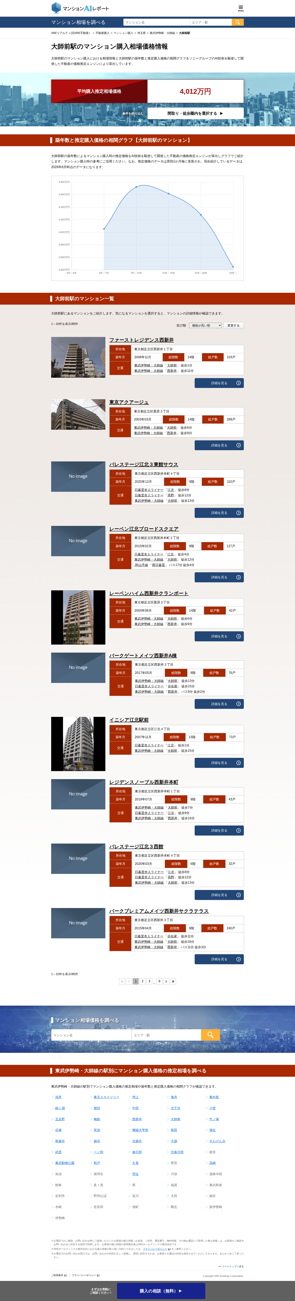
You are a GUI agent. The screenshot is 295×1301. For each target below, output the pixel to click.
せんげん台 (217, 1141)
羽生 (135, 1174)
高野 (171, 495)
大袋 (174, 1141)
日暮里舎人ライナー (149, 490)
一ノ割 (98, 1152)
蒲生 (212, 1130)
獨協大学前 (140, 1130)
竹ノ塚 (214, 1119)
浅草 (58, 1097)
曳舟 (174, 1097)
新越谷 (60, 1141)
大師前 (172, 365)
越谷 (97, 1141)
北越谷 (137, 1141)
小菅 (212, 1108)
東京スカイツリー (106, 1097)
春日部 (137, 1152)
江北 (171, 490)
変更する (234, 325)
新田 (174, 1130)
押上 (135, 1097)
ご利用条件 (57, 1275)
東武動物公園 (64, 1163)
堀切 (97, 1108)
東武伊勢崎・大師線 (148, 365)
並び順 (181, 325)
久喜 (135, 1163)
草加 (97, 1130)
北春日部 (177, 1152)
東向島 (214, 1097)
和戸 (97, 1163)
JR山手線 (141, 565)
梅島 (97, 1119)
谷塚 (58, 1130)
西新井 (172, 370)
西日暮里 (158, 565)
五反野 (60, 1119)
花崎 (212, 1163)
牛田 (135, 1108)
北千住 (175, 1108)
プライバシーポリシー (155, 1249)
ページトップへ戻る (233, 1266)
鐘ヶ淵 (60, 1108)
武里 (58, 1152)
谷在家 (172, 686)
